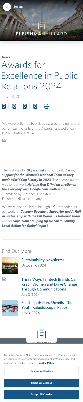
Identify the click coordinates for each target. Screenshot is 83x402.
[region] (41, 372)
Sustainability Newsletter (42, 259)
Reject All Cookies (41, 382)
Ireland (19, 6)
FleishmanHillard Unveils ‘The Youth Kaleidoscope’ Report (46, 305)
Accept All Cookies (41, 394)
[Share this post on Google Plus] (25, 106)
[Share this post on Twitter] (14, 106)
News (6, 57)
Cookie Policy (46, 362)
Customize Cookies (41, 371)
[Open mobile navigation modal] (78, 6)
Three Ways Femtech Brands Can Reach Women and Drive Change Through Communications (49, 284)
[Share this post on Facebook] (4, 106)
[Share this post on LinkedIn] (35, 106)
